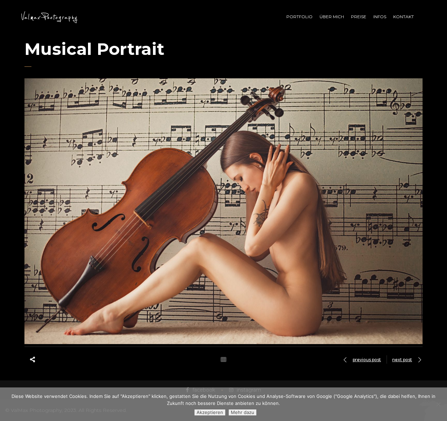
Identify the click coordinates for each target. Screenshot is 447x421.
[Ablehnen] (438, 404)
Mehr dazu (242, 412)
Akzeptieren (210, 412)
